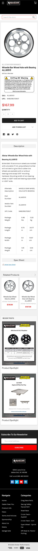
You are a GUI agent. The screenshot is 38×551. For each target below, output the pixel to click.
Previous (32, 274)
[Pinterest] (17, 134)
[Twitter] (13, 134)
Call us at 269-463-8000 (19, 476)
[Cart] (36, 3)
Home (4, 500)
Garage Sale (6, 531)
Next (34, 274)
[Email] (8, 134)
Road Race (25, 511)
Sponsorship (7, 519)
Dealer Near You (8, 504)
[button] (19, 87)
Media (4, 527)
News (4, 512)
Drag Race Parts (27, 500)
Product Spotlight (10, 368)
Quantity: (6, 110)
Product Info (6, 508)
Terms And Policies (9, 516)
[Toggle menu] (3, 3)
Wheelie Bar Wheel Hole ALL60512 (9, 298)
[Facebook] (4, 134)
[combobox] (19, 17)
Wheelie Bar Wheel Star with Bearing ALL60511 (28, 299)
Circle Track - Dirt (27, 521)
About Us (5, 523)
